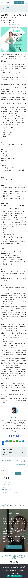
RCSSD (19, 555)
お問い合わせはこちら (14, 547)
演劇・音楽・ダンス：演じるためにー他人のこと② (14, 464)
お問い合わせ (19, 2)
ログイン (18, 452)
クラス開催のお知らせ (15, 24)
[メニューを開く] (26, 2)
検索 (2, 471)
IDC (25, 555)
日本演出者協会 (19, 557)
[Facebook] (10, 436)
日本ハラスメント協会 (8, 557)
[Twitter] (14, 436)
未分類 (3, 487)
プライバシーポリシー (16, 575)
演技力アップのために (7, 489)
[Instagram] (17, 436)
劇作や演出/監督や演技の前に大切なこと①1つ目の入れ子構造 (13, 460)
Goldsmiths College (10, 555)
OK (8, 575)
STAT (3, 555)
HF (23, 555)
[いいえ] (26, 571)
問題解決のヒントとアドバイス (8, 484)
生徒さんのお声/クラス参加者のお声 (10, 492)
